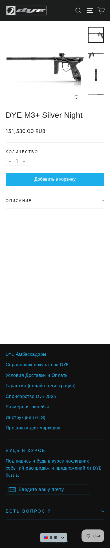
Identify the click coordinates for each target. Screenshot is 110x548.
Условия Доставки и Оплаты (37, 375)
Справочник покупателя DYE (37, 364)
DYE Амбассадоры (26, 354)
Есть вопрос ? (28, 511)
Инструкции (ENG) (26, 417)
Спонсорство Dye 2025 (31, 396)
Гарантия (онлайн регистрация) (41, 385)
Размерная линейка (27, 407)
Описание (19, 201)
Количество (22, 152)
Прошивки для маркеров (33, 428)
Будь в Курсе (26, 450)
